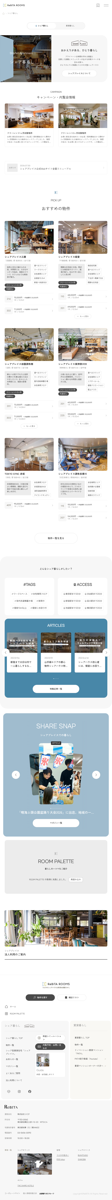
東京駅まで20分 (73, 594)
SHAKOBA (82, 1159)
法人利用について (14, 1080)
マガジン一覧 (56, 822)
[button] (27, 358)
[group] (29, 125)
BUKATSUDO (83, 1155)
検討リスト (74, 997)
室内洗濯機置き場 (24, 601)
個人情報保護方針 (30, 1193)
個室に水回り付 (39, 608)
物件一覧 (10, 1045)
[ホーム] (3, 13)
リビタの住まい (63, 1155)
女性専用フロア (40, 594)
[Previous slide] (8, 237)
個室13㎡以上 (20, 608)
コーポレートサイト (12, 1193)
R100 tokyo (61, 1159)
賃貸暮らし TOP (82, 1037)
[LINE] (9, 1091)
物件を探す (42, 997)
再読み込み (76, 879)
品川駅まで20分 (94, 601)
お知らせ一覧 (12, 1059)
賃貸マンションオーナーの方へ (89, 1065)
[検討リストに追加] (50, 250)
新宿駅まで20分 (73, 601)
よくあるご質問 (13, 1073)
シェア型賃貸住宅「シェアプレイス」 (18, 1052)
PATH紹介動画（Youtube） (87, 1058)
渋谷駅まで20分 (94, 594)
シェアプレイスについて (79, 73)
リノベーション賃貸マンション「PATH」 (89, 1052)
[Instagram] (19, 1091)
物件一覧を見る (56, 538)
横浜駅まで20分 (94, 608)
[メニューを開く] (106, 5)
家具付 (41, 601)
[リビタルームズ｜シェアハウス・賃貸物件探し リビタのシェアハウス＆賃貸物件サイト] (56, 985)
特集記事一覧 (56, 688)
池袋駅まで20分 (73, 608)
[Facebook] (30, 1091)
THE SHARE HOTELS (26, 1185)
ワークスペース (20, 594)
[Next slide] (50, 237)
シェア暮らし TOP (14, 1038)
